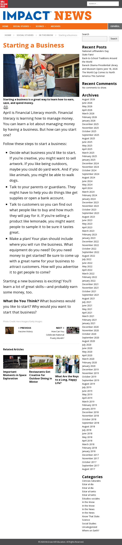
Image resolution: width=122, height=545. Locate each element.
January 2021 (88, 323)
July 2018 (86, 429)
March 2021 (88, 316)
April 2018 (87, 440)
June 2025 (87, 141)
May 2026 (87, 106)
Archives (55, 26)
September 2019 (90, 380)
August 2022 (88, 255)
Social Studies (21, 26)
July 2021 (86, 301)
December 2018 (90, 412)
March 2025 (88, 152)
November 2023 (90, 205)
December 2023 (90, 202)
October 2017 (89, 462)
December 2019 (90, 369)
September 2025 (90, 134)
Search (85, 34)
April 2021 (87, 312)
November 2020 (90, 330)
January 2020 (88, 365)
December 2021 (90, 284)
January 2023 (88, 237)
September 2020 (90, 337)
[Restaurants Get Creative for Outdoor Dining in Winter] (41, 362)
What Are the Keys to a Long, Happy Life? (67, 380)
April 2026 (87, 109)
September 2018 (90, 422)
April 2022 (87, 269)
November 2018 (90, 415)
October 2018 (89, 419)
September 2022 (90, 252)
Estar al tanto (89, 491)
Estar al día (87, 484)
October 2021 (89, 291)
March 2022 (88, 273)
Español (115, 26)
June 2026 (87, 102)
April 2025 (87, 149)
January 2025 (88, 159)
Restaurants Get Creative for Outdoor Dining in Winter (40, 376)
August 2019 (88, 383)
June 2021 (87, 305)
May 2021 (87, 309)
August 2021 (88, 298)
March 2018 (88, 444)
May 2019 (87, 394)
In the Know (88, 502)
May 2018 (87, 437)
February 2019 (89, 405)
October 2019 (89, 376)
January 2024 (88, 198)
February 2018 (89, 447)
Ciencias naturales (91, 480)
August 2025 (88, 138)
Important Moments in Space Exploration (15, 375)
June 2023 (87, 220)
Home (5, 26)
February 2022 (89, 277)
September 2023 (90, 213)
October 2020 (89, 333)
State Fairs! (88, 54)
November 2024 (90, 166)
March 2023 (88, 230)
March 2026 (88, 113)
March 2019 (88, 401)
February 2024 (89, 195)
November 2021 (90, 287)
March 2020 (88, 358)
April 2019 (87, 397)
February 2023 (89, 234)
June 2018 (87, 433)
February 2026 (89, 117)
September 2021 (90, 294)
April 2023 (87, 227)
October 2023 (89, 209)
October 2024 (89, 170)
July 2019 (86, 387)
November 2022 (90, 245)
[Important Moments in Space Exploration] (15, 362)
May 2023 (87, 223)
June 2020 (87, 348)
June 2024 (87, 181)
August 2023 (88, 216)
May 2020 (87, 351)
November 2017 (90, 458)
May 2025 (87, 145)
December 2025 (90, 124)
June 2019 (87, 390)
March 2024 (88, 191)
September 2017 (90, 465)
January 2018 (88, 451)
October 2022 (89, 248)
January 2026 (88, 120)
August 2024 (88, 177)
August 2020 (88, 341)
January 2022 (88, 280)
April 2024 (87, 188)
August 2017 (88, 469)
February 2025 (89, 156)
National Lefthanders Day (95, 51)
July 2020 (86, 344)
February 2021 (89, 319)
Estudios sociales (91, 498)
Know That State (90, 516)
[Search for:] (103, 3)
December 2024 (90, 163)
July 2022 (86, 259)
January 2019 (88, 408)
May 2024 (87, 184)
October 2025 (89, 131)
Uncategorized (89, 526)
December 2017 (90, 454)
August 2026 (88, 99)
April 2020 (87, 355)
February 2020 (89, 362)
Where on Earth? (90, 530)
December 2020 (90, 326)
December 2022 (90, 241)
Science (40, 26)
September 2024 (90, 173)
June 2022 (87, 262)
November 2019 (90, 373)
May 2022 (87, 266)
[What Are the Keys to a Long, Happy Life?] (67, 364)
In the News (88, 509)
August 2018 (88, 426)
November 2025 (90, 127)
